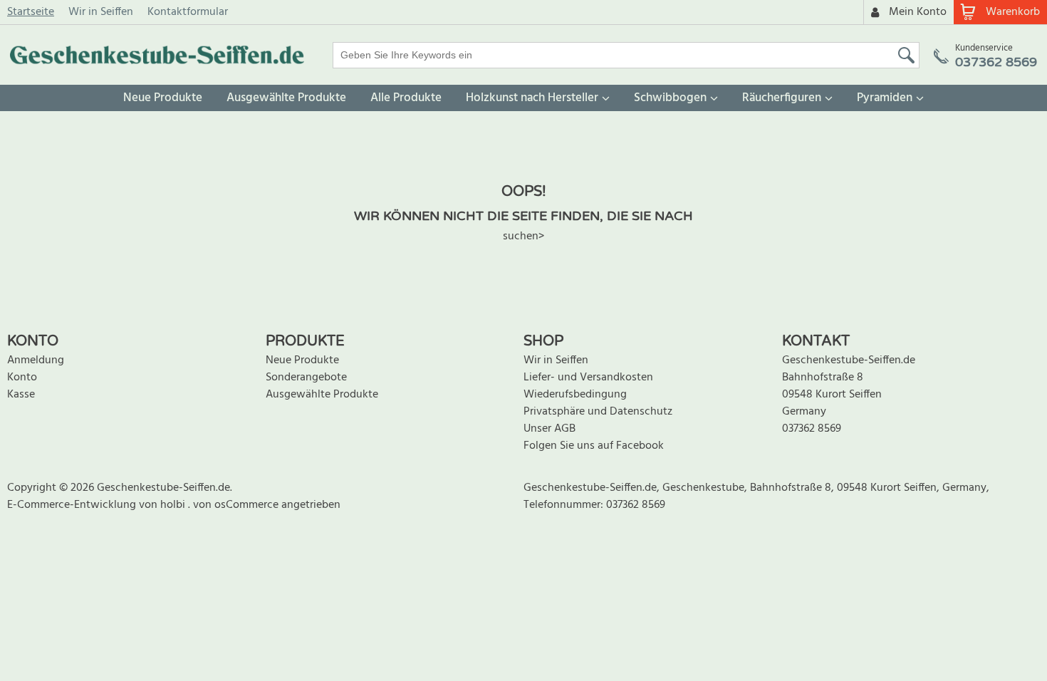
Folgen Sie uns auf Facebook (594, 446)
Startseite (30, 12)
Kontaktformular (187, 12)
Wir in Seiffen (100, 12)
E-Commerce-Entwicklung (73, 505)
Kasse (21, 394)
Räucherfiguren (781, 98)
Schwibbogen (670, 98)
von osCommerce (237, 505)
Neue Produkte (162, 98)
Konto (22, 377)
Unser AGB (549, 429)
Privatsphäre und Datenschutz (598, 411)
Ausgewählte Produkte (286, 98)
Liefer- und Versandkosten (588, 377)
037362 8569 (811, 429)
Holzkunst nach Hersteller (532, 98)
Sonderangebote (306, 377)
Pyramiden (884, 98)
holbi (174, 505)
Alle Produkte (406, 98)
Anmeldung (35, 360)
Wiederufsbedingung (575, 394)
